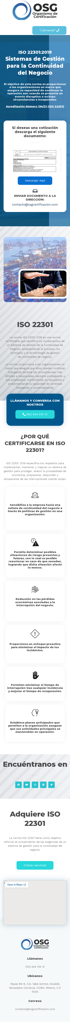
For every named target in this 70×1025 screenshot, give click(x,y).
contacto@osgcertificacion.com (35, 1009)
